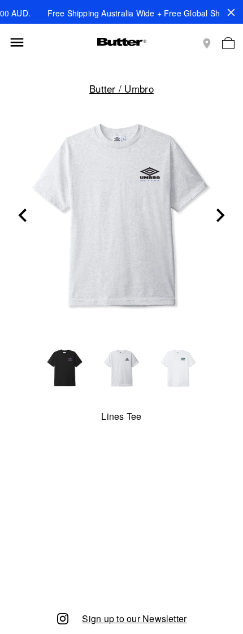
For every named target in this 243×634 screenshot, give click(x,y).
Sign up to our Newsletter (134, 618)
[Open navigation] (16, 42)
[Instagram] (62, 617)
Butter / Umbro (121, 88)
